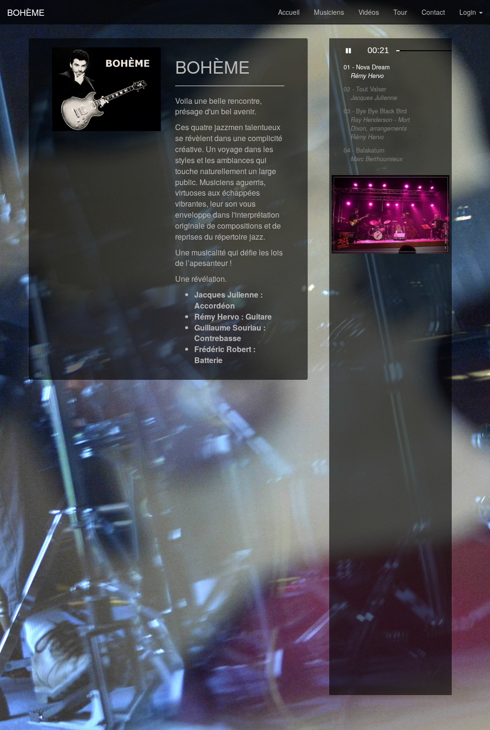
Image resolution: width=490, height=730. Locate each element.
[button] (340, 214)
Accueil (289, 12)
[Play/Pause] (348, 50)
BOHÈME (26, 12)
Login (468, 12)
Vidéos (368, 12)
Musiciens (329, 12)
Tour (400, 12)
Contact (433, 12)
